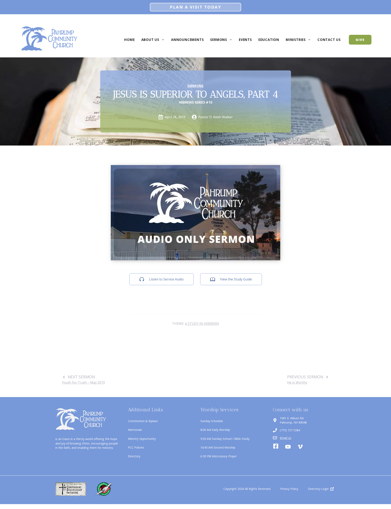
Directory (134, 456)
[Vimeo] (300, 447)
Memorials (135, 430)
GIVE (360, 39)
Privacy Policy (289, 489)
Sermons (218, 39)
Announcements (187, 39)
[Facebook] (276, 446)
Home (129, 39)
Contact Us (329, 39)
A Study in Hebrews (202, 323)
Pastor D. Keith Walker (215, 117)
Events (245, 39)
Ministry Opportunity (142, 439)
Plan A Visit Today (195, 7)
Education (268, 39)
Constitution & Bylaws (143, 421)
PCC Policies (136, 447)
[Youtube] (288, 447)
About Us (150, 39)
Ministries (296, 39)
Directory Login (318, 489)
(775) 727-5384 (290, 430)
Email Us (285, 438)
